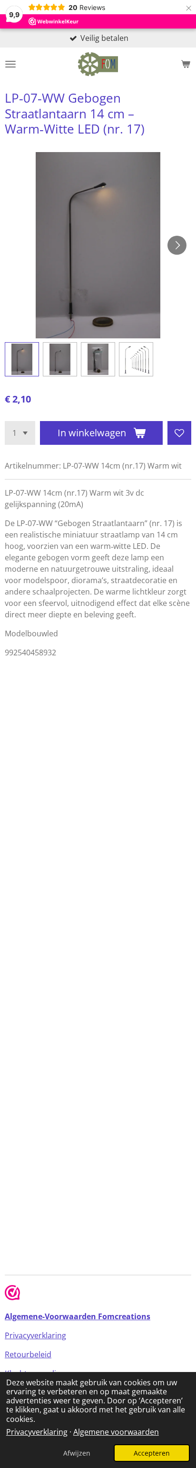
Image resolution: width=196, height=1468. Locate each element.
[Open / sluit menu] (10, 64)
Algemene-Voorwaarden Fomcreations (77, 1316)
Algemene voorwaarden (116, 1432)
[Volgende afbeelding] (176, 245)
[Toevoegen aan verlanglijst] (179, 433)
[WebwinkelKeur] (12, 1294)
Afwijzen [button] (76, 1453)
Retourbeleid (28, 1354)
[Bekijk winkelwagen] (185, 64)
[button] (22, 359)
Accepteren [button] (152, 1453)
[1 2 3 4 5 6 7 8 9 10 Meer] (20, 433)
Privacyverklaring (37, 1432)
